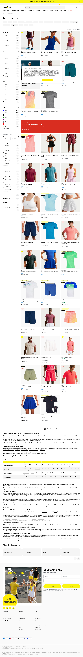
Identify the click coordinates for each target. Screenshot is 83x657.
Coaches (20, 625)
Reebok (30, 449)
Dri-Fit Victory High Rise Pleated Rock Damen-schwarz (49, 156)
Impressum (31, 76)
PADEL (14, 4)
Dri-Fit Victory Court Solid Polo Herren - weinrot (30, 184)
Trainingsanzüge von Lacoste (64, 500)
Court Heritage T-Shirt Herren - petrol (48, 184)
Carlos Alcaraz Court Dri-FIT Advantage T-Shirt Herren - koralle (70, 243)
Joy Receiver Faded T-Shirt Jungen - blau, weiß (70, 301)
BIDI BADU (68, 448)
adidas (24, 448)
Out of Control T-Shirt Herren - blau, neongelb (49, 242)
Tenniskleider (53, 482)
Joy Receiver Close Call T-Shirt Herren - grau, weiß (49, 112)
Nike (36, 448)
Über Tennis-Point (38, 618)
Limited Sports (17, 449)
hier (36, 75)
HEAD (34, 448)
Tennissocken (31, 466)
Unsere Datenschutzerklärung (48, 592)
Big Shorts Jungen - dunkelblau (27, 242)
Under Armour (42, 449)
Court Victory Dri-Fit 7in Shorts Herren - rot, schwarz (49, 387)
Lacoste (12, 449)
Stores (36, 620)
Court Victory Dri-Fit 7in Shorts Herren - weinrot (70, 155)
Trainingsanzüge (47, 500)
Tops (34, 464)
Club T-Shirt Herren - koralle (66, 357)
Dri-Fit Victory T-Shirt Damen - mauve (48, 329)
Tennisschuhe (23, 10)
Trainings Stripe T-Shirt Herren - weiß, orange (29, 301)
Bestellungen (21, 616)
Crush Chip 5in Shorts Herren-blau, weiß (48, 301)
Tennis (4, 4)
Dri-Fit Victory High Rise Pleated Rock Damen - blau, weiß (49, 272)
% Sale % (70, 10)
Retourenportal (31, 540)
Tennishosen (9, 444)
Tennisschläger (6, 10)
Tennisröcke (47, 482)
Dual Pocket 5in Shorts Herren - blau (28, 329)
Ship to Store (21, 629)
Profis (61, 10)
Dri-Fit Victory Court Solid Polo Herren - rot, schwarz (69, 387)
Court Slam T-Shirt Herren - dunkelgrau (28, 271)
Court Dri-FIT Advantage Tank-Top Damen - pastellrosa (69, 185)
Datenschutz (26, 76)
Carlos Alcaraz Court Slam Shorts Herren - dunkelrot (29, 53)
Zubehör (51, 10)
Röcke (24, 466)
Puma (38, 448)
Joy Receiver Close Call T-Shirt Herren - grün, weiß (69, 272)
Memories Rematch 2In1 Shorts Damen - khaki (29, 386)
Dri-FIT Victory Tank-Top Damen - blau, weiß (49, 52)
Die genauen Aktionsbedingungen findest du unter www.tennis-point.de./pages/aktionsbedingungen (20, 654)
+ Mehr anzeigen (6, 128)
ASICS (27, 448)
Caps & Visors (14, 518)
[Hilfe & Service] (73, 7)
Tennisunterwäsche (70, 487)
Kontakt (36, 616)
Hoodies (55, 511)
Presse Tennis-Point (38, 629)
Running (9, 4)
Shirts (29, 493)
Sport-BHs (58, 487)
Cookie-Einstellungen (6, 620)
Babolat (30, 448)
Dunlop (71, 448)
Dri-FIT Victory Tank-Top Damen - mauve (68, 52)
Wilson (42, 448)
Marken (56, 10)
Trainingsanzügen (35, 506)
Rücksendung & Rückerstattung (40, 625)
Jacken (28, 506)
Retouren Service (22, 618)
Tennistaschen (31, 10)
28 (56, 428)
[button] (75, 558)
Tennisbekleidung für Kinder (26, 504)
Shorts (37, 464)
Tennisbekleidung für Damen (14, 482)
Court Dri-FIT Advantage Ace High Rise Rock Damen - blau (29, 417)
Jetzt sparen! (24, 129)
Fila (6, 449)
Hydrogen (9, 449)
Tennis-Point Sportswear (25, 452)
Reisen (65, 10)
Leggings (52, 487)
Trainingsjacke (26, 472)
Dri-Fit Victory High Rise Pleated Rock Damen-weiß (70, 214)
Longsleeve (25, 474)
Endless (75, 448)
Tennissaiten (45, 10)
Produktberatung (38, 627)
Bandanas (34, 518)
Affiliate (20, 620)
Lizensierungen (5, 616)
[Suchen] (26, 7)
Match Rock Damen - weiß (46, 357)
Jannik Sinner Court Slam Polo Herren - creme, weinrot (29, 358)
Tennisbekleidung (15, 10)
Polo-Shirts (29, 464)
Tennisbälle (38, 10)
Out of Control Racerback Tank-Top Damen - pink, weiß (30, 156)
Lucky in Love (25, 449)
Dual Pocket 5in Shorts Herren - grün (68, 82)
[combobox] (45, 7)
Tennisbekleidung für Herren (9, 493)
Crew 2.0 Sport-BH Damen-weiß (27, 214)
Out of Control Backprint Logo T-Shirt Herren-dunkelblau (49, 417)
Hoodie (31, 474)
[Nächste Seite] (59, 429)
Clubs (20, 627)
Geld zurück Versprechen (7, 618)
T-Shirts (24, 464)
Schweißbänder (41, 518)
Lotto (22, 449)
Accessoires (7, 518)
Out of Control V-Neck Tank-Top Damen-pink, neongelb (29, 112)
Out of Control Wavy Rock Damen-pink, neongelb (70, 329)
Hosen (32, 472)
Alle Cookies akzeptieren (47, 79)
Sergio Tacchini (35, 449)
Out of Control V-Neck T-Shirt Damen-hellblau (49, 214)
